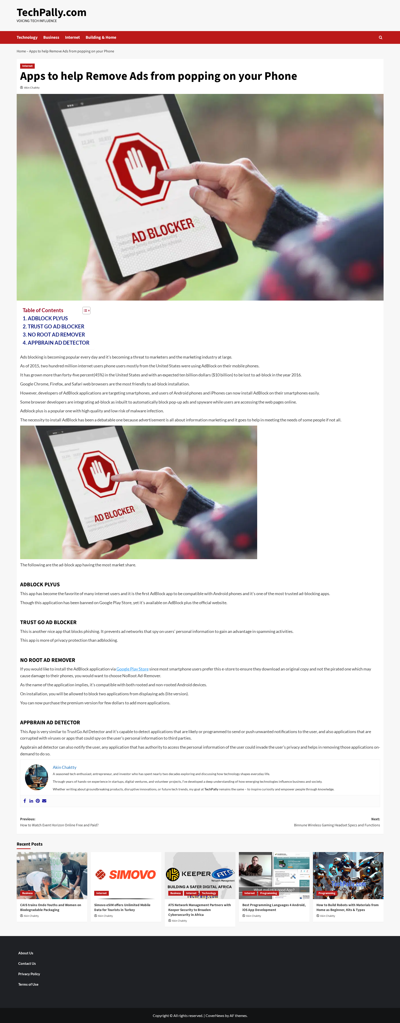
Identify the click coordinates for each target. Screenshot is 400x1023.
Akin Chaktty (32, 87)
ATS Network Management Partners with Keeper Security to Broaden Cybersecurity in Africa (199, 910)
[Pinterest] (38, 801)
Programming (268, 893)
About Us (25, 953)
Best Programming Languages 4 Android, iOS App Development (274, 907)
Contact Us (27, 963)
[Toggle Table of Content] (84, 310)
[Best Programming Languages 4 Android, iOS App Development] (274, 875)
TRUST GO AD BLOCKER (56, 327)
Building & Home (101, 37)
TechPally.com (52, 12)
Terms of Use (28, 984)
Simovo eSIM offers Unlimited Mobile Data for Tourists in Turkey (122, 907)
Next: (337, 822)
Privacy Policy (29, 974)
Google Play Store (132, 668)
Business (51, 37)
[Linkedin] (31, 801)
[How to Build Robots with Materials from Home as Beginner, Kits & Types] (348, 875)
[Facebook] (25, 801)
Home (21, 51)
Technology (27, 37)
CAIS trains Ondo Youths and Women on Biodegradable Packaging (50, 907)
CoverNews (215, 1015)
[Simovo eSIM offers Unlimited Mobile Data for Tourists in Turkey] (126, 875)
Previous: (59, 822)
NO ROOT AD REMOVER (56, 335)
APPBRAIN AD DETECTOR (58, 343)
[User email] (44, 801)
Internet (72, 37)
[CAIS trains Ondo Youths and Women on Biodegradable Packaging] (52, 875)
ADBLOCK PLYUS (48, 318)
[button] (381, 37)
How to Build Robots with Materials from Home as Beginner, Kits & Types (347, 907)
